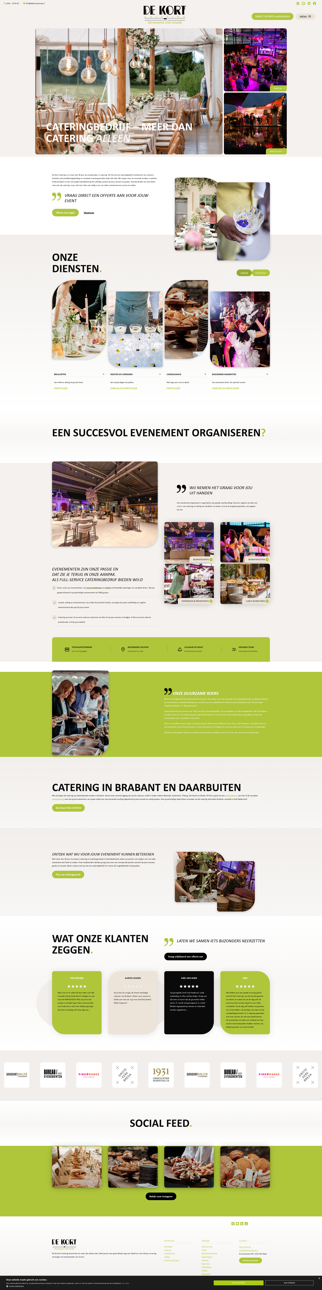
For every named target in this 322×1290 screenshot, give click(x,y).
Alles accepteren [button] (238, 1283)
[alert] (161, 1283)
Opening (205, 1260)
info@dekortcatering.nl (248, 1250)
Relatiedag (206, 1274)
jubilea (108, 587)
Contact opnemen (250, 1260)
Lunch (204, 1250)
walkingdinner (231, 795)
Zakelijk (244, 272)
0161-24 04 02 (245, 1247)
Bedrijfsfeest (207, 1256)
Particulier (261, 272)
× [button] (319, 1278)
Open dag (206, 1263)
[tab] (244, 272)
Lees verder (125, 1283)
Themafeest (206, 1267)
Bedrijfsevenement (209, 1253)
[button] (67, 1286)
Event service (207, 1246)
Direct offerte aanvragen (272, 16)
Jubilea (167, 1256)
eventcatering (58, 799)
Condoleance (169, 1253)
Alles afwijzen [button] (289, 1283)
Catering (167, 1250)
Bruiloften (168, 1246)
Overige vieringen (171, 1260)
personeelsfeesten (94, 587)
